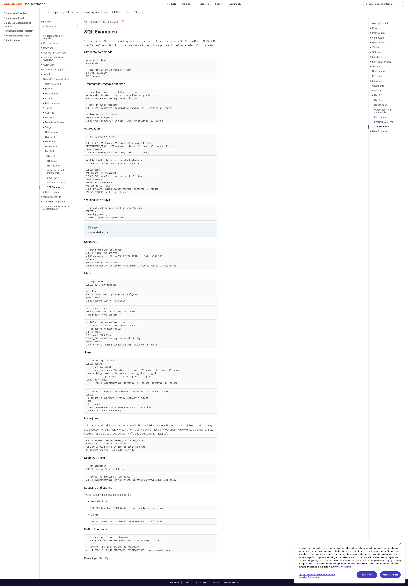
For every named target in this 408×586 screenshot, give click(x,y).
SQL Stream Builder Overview (53, 58)
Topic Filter (46, 22)
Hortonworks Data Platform (18, 31)
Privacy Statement (343, 566)
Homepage (54, 12)
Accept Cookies (390, 575)
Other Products (12, 40)
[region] (349, 561)
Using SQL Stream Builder (56, 79)
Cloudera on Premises (16, 13)
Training (215, 582)
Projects (49, 88)
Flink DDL (51, 156)
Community (235, 4)
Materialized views (54, 122)
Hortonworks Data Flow (16, 35)
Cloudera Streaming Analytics (87, 12)
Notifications (51, 132)
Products (171, 4)
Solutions (187, 4)
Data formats (52, 103)
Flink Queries (53, 165)
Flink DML (52, 161)
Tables (48, 108)
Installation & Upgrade (54, 69)
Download (48, 48)
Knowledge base (231, 582)
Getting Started (53, 84)
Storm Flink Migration (54, 201)
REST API (50, 137)
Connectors (51, 98)
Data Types (53, 177)
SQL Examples (54, 187)
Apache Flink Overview (54, 52)
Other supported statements (55, 171)
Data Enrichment (53, 192)
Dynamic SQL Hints (56, 182)
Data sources (51, 93)
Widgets (49, 127)
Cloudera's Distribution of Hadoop (17, 24)
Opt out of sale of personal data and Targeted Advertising (317, 575)
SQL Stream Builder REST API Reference (56, 207)
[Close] (400, 543)
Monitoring (50, 141)
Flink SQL (49, 151)
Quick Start (49, 65)
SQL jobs (49, 112)
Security (47, 74)
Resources (203, 4)
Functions (50, 117)
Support (219, 4)
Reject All (367, 575)
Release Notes (50, 43)
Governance (51, 146)
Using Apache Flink (52, 197)
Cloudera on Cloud (14, 18)
